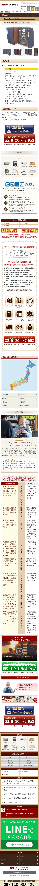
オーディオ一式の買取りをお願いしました (19, 798)
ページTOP (19, 852)
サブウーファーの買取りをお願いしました (19, 794)
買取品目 (22, 856)
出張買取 (6, 223)
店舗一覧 (3, 859)
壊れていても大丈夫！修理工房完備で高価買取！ (20, 814)
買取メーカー (23, 859)
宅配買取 (24, 223)
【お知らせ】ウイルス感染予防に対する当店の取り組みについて (19, 19)
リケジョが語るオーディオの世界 (17, 809)
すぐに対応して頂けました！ (14, 802)
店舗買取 (6, 226)
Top (2, 856)
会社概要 (22, 863)
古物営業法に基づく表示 (19, 872)
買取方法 (3, 863)
